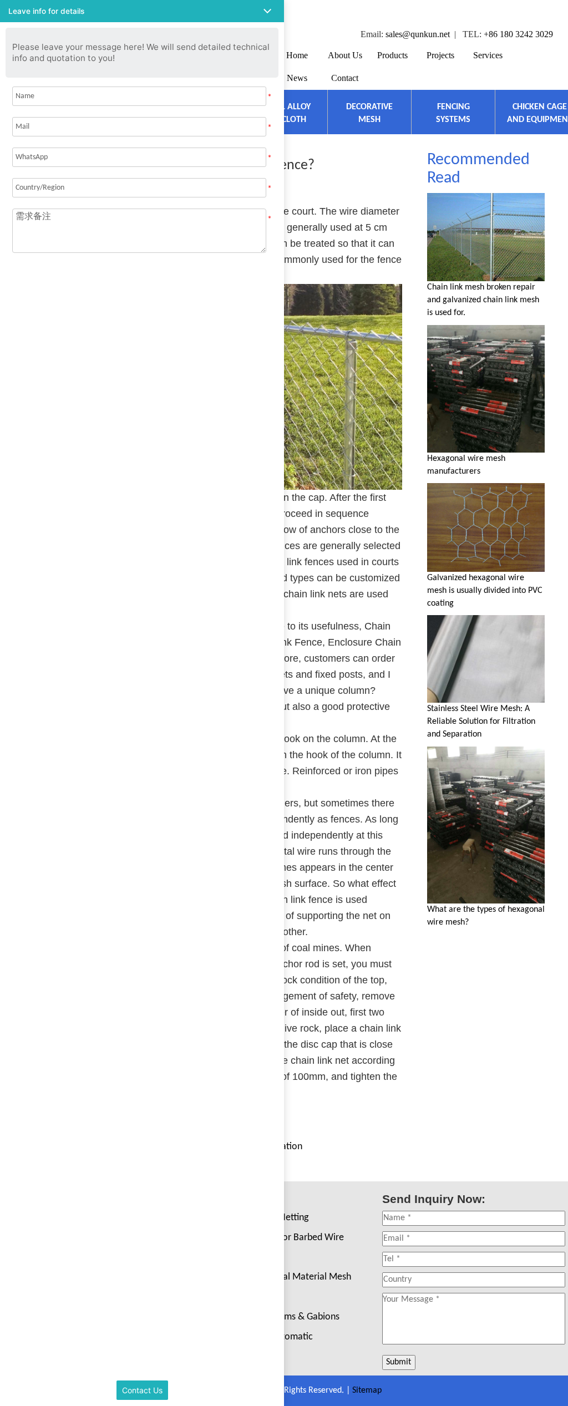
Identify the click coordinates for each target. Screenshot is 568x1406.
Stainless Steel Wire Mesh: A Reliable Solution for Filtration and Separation (481, 721)
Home (297, 55)
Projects (440, 55)
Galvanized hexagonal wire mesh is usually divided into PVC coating (484, 590)
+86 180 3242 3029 (518, 34)
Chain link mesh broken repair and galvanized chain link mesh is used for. (483, 300)
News (297, 78)
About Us (345, 55)
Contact (344, 78)
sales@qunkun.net (418, 34)
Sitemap (367, 1390)
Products (392, 55)
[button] (142, 11)
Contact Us (142, 1390)
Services (488, 55)
